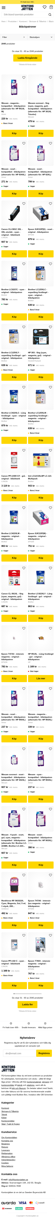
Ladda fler (27, 1004)
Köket (3, 1117)
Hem (3, 21)
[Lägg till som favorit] (23, 77)
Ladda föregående (27, 58)
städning (30, 1085)
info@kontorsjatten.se (18, 1179)
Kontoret (23, 21)
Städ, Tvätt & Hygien (10, 1124)
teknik (19, 1085)
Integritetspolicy (8, 1160)
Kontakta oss (7, 1141)
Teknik (4, 1114)
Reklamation (7, 1153)
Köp (14, 133)
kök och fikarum (19, 1088)
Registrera (44, 1053)
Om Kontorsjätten (9, 1137)
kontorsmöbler (7, 1085)
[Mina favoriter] (44, 7)
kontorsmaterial (34, 1082)
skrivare (45, 1082)
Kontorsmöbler (8, 1121)
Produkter (12, 21)
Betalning (5, 1144)
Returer (4, 1147)
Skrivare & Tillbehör (37, 21)
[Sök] (49, 14)
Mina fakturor (7, 1166)
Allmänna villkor (8, 1156)
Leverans (5, 1150)
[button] (51, 7)
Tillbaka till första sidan (27, 65)
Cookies (5, 1163)
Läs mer (41, 678)
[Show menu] (3, 7)
